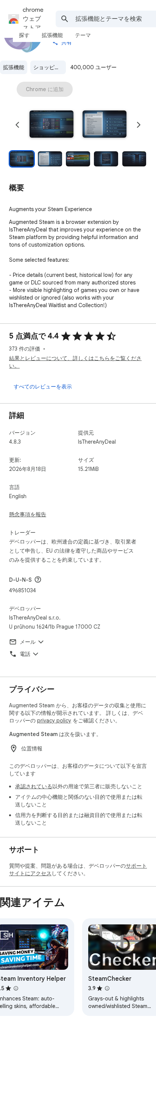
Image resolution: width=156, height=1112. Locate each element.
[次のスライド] (138, 124)
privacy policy (54, 720)
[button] (51, 124)
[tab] (24, 35)
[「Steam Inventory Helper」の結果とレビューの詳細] (16, 988)
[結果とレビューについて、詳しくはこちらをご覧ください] (38, 579)
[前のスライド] (17, 124)
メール (28, 641)
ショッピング (49, 67)
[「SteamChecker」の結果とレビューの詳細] (107, 988)
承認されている (33, 786)
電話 (25, 654)
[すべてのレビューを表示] (42, 386)
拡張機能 (13, 67)
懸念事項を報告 (27, 514)
